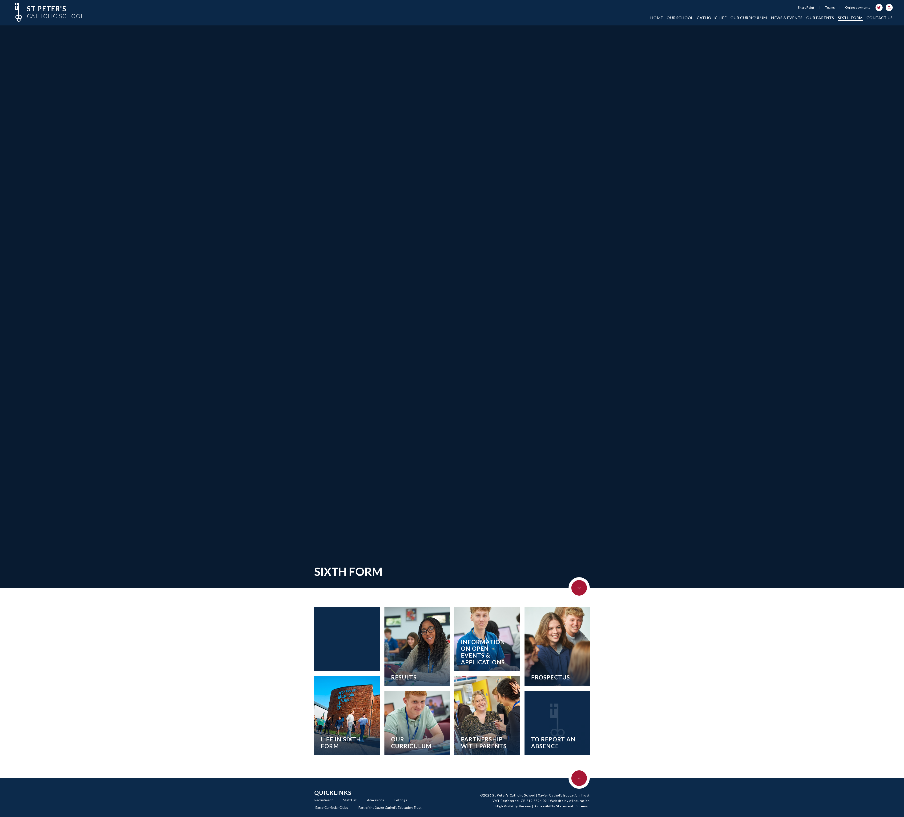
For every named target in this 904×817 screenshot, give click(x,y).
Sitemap (583, 806)
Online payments (857, 7)
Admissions (375, 800)
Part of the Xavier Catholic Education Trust (390, 807)
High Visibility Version (513, 806)
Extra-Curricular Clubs (331, 807)
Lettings (401, 800)
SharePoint (806, 7)
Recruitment (323, 800)
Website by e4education (570, 801)
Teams (830, 7)
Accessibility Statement (553, 806)
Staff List (350, 800)
